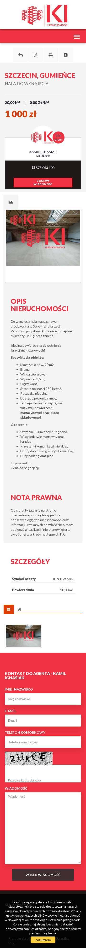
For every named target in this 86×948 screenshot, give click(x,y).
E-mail (10, 711)
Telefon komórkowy (25, 732)
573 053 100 (44, 168)
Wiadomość (16, 788)
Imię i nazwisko (19, 689)
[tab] (11, 202)
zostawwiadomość (43, 182)
